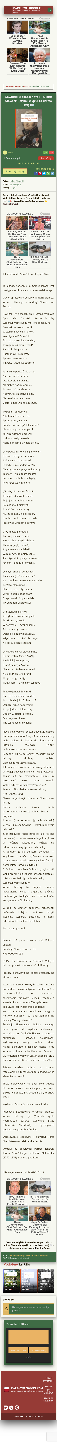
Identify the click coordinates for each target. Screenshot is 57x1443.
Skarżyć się (46, 158)
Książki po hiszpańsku (48, 1399)
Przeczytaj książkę (15, 171)
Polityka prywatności (48, 1379)
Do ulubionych (13, 158)
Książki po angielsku (48, 1389)
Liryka (13, 187)
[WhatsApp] (48, 173)
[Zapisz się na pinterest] (16, 1408)
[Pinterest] (40, 173)
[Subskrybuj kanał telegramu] (10, 1408)
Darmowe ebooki (13, 86)
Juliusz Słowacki (17, 181)
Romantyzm (15, 184)
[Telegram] (52, 173)
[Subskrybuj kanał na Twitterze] (6, 1408)
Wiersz (26, 86)
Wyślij (29, 1357)
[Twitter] (44, 173)
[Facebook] (36, 173)
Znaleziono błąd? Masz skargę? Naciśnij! (28, 1255)
